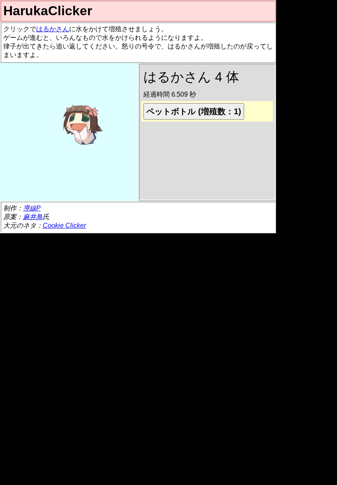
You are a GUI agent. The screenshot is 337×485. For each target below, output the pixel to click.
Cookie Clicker (64, 225)
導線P (32, 208)
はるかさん (52, 28)
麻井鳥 (33, 216)
